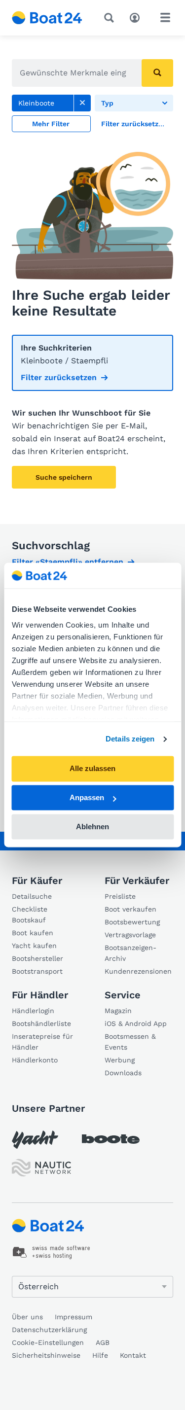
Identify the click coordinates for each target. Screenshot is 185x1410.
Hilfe (100, 1355)
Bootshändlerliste (41, 1023)
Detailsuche (32, 896)
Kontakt (133, 1355)
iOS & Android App (136, 1023)
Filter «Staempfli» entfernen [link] (67, 561)
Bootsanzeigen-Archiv (130, 953)
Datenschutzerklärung (49, 1330)
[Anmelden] (137, 17)
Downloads (123, 1073)
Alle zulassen (92, 769)
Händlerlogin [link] (33, 1011)
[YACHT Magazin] (35, 1139)
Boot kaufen (32, 933)
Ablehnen (92, 826)
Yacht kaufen (34, 946)
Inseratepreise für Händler (42, 1041)
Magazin (118, 1011)
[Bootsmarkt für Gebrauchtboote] (47, 18)
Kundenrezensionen (138, 971)
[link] (82, 103)
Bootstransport (37, 971)
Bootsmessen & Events (130, 1041)
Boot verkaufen (130, 909)
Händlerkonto (35, 1060)
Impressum (73, 1317)
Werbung (120, 1060)
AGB (103, 1342)
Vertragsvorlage (130, 935)
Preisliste (120, 896)
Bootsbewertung (132, 922)
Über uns (27, 1317)
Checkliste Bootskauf (29, 914)
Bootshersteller (37, 958)
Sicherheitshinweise (46, 1355)
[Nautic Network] (41, 1168)
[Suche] (111, 18)
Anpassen (87, 798)
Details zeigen (130, 739)
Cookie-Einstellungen (48, 1342)
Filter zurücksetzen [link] (59, 377)
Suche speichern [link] (64, 477)
